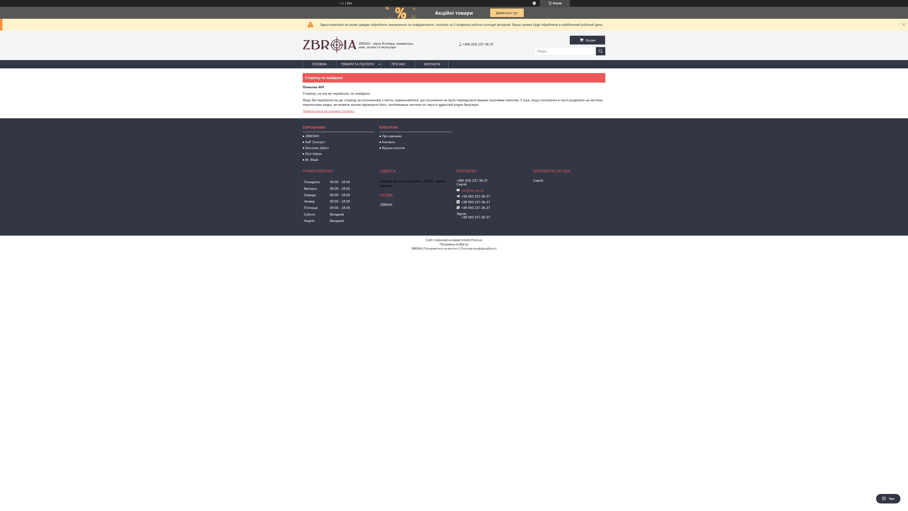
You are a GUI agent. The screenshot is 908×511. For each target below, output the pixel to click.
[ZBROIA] (329, 52)
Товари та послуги (357, 64)
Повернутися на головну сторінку (328, 111)
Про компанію (392, 136)
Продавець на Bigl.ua (454, 244)
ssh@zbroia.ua (472, 190)
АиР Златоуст (315, 142)
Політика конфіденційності (479, 248)
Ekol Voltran (313, 154)
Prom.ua (476, 240)
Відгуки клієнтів (393, 148)
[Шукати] (600, 51)
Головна (319, 64)
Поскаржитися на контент (441, 248)
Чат (892, 499)
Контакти (432, 64)
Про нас (399, 64)
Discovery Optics (317, 148)
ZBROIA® (312, 136)
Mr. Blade (311, 160)
